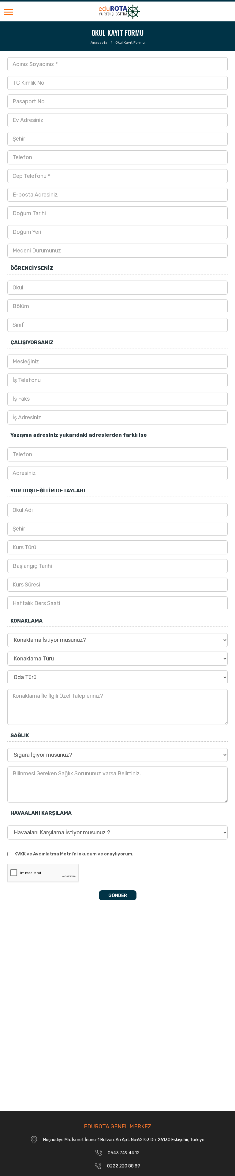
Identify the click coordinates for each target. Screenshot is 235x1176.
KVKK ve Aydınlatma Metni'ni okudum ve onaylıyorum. (73, 854)
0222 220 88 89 (123, 1166)
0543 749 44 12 (124, 1153)
